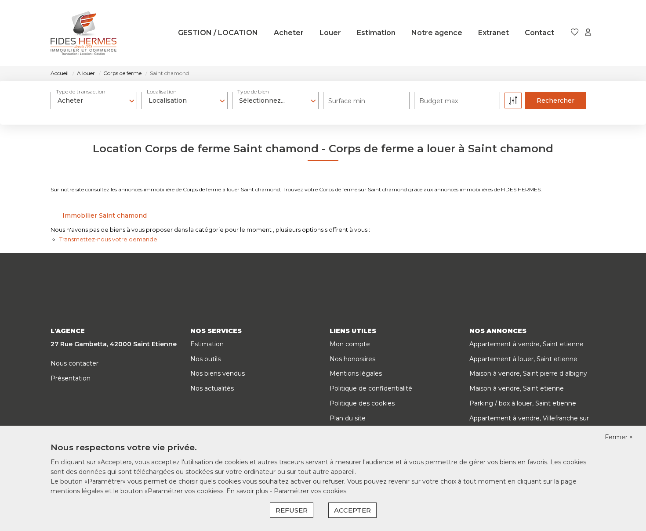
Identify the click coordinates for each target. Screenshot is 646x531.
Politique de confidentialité (371, 388)
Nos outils (205, 359)
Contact (539, 33)
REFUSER (292, 510)
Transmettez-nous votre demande (108, 239)
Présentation (71, 378)
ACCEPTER (352, 510)
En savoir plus (248, 491)
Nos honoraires (352, 359)
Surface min (346, 101)
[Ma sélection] (575, 33)
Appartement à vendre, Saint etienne (526, 344)
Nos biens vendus (217, 373)
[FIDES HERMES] (83, 33)
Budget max (438, 101)
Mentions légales (356, 373)
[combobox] (94, 100)
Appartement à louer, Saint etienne (523, 359)
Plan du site (348, 418)
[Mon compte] (588, 33)
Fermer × (619, 437)
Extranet (493, 33)
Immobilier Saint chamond (104, 215)
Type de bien (253, 91)
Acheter (289, 33)
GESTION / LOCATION (218, 33)
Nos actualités (212, 388)
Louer (330, 33)
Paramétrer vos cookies (310, 491)
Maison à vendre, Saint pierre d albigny (528, 373)
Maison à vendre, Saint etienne (516, 388)
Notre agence (436, 33)
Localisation (162, 91)
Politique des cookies (362, 403)
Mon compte (350, 344)
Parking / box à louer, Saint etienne (522, 403)
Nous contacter (74, 363)
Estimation (376, 33)
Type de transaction (80, 91)
